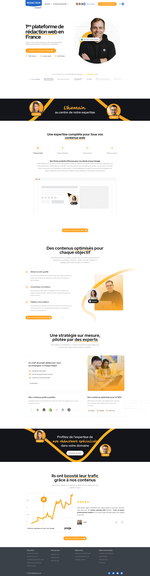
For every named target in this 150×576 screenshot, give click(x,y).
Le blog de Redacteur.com (82, 556)
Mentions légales (31, 566)
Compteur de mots (80, 559)
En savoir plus (34, 383)
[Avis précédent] (116, 522)
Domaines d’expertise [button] (60, 4)
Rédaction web (55, 560)
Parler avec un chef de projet (74, 538)
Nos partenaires (103, 559)
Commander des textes (75, 453)
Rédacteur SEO (55, 557)
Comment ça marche (32, 553)
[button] (121, 4)
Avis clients (102, 562)
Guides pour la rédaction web (83, 553)
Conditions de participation (106, 553)
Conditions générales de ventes (35, 559)
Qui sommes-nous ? (32, 556)
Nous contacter (103, 556)
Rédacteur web (55, 554)
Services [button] (47, 4)
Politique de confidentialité (34, 562)
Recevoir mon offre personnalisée (39, 51)
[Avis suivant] (122, 522)
